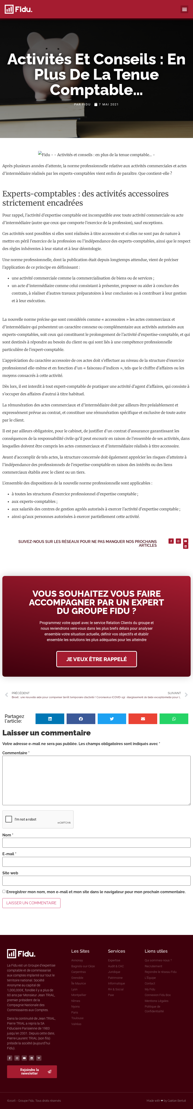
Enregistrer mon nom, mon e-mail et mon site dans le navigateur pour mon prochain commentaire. (96, 892)
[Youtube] (185, 541)
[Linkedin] (185, 546)
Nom (7, 835)
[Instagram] (178, 541)
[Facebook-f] (171, 541)
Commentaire (16, 753)
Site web (10, 873)
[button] (184, 9)
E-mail (9, 854)
